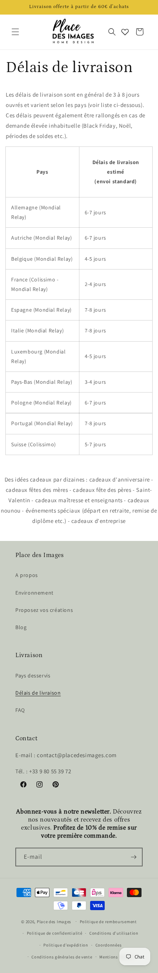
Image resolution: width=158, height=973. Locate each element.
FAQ (20, 710)
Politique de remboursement (108, 921)
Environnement (34, 592)
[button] (15, 31)
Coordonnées (108, 945)
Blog (20, 627)
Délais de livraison (38, 692)
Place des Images (54, 921)
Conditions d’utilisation (113, 933)
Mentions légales (116, 957)
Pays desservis (32, 675)
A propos (26, 575)
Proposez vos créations (44, 609)
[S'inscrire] (133, 857)
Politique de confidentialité (54, 933)
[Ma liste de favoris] (125, 31)
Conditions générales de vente (61, 957)
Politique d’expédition (65, 945)
